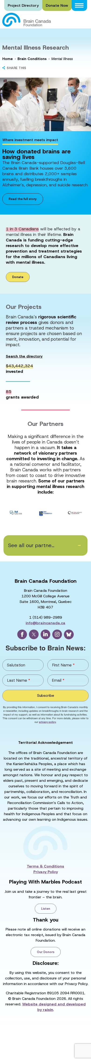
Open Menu (79, 5)
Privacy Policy (45, 871)
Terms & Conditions (45, 866)
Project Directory (23, 5)
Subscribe (45, 695)
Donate (17, 277)
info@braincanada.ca (45, 623)
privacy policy (47, 722)
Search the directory (24, 356)
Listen (45, 909)
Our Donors (45, 952)
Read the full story (23, 199)
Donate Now (57, 5)
